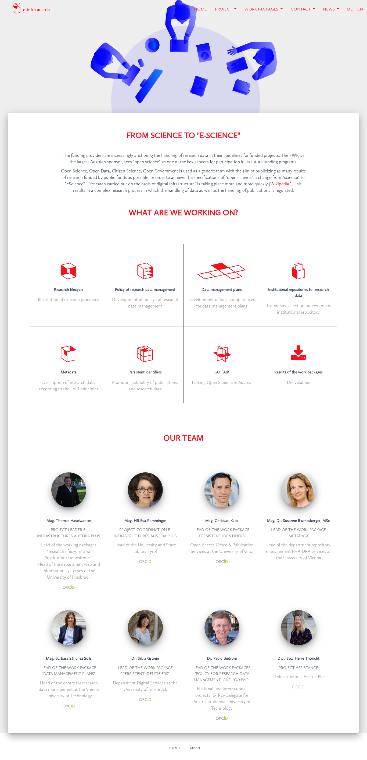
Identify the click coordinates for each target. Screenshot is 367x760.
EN (360, 9)
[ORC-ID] (68, 587)
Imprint (195, 748)
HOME (202, 9)
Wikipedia (279, 184)
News (329, 9)
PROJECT (224, 9)
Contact (301, 9)
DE (350, 9)
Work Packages (261, 9)
